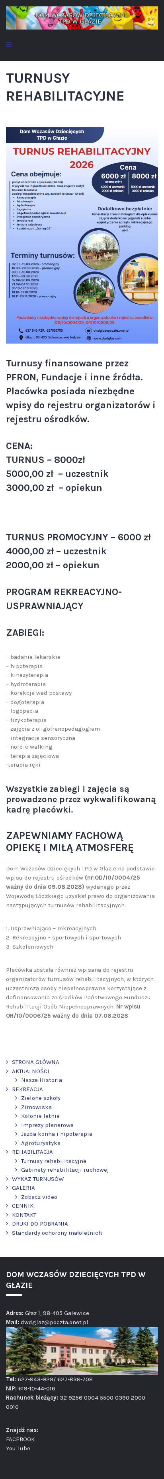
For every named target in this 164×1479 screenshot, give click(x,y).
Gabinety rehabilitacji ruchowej (65, 1169)
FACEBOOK (20, 1439)
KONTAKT (24, 1214)
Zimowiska (36, 1107)
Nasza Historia (41, 1080)
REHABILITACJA (32, 1151)
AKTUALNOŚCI (30, 1071)
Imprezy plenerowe (47, 1125)
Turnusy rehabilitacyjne (53, 1161)
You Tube (18, 1448)
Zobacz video (39, 1196)
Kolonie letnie (40, 1115)
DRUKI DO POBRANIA (40, 1223)
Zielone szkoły (41, 1097)
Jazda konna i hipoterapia (56, 1133)
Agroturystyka (41, 1143)
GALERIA (23, 1187)
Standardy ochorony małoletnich (57, 1232)
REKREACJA (27, 1089)
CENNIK (22, 1205)
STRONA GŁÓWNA (35, 1062)
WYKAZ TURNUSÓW (38, 1178)
